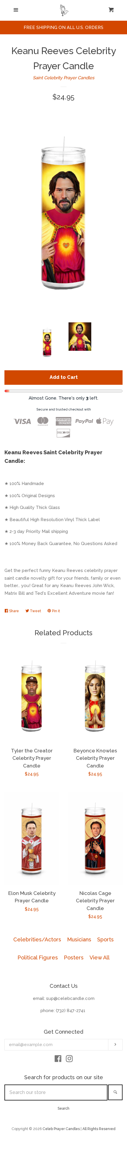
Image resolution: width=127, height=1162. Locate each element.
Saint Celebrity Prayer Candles (63, 77)
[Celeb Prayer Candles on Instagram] (69, 1060)
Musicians (79, 939)
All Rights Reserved (98, 1129)
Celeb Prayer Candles (61, 1129)
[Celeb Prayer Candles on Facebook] (58, 1060)
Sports (105, 939)
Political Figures (37, 957)
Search (63, 1108)
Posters (74, 957)
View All (99, 957)
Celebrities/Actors (37, 939)
